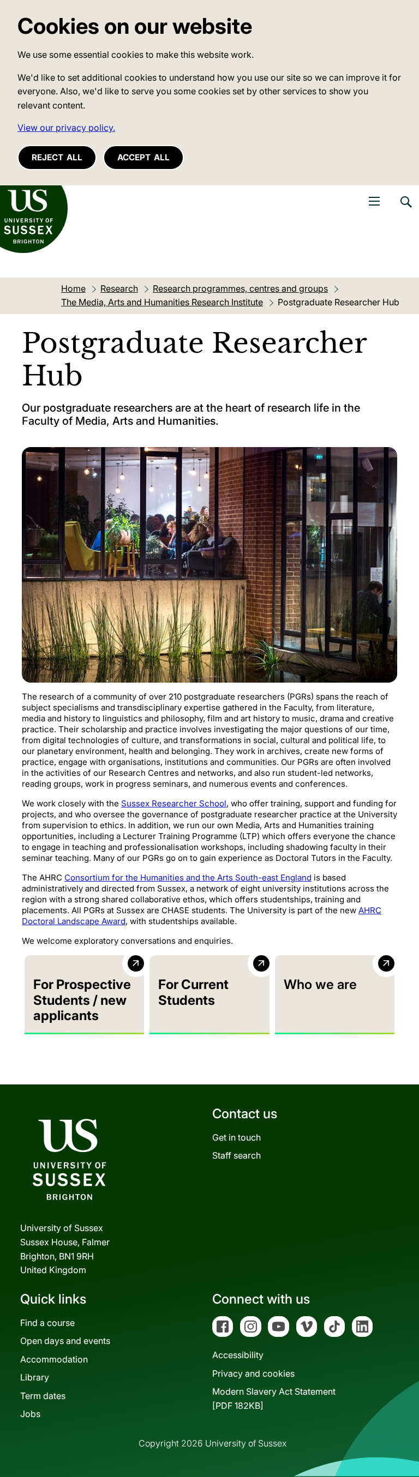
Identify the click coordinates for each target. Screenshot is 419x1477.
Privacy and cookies (253, 1373)
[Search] (405, 209)
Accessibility (238, 1354)
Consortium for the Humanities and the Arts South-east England (188, 877)
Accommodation (54, 1359)
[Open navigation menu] (374, 201)
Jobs (30, 1413)
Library (34, 1377)
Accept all (143, 157)
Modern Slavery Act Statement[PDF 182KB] (274, 1398)
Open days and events (65, 1340)
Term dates (42, 1395)
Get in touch (236, 1137)
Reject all (57, 157)
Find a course (47, 1322)
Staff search (236, 1155)
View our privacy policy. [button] (66, 127)
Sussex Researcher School (173, 803)
